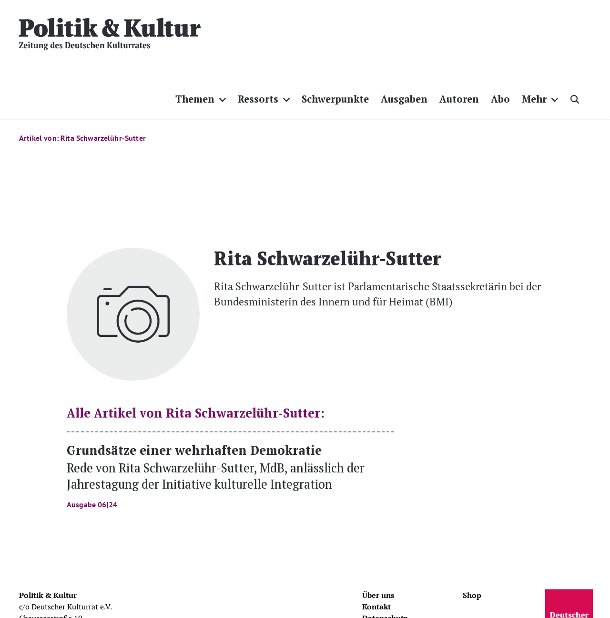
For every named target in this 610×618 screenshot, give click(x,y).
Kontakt (376, 606)
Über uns (378, 595)
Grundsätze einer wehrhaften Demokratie (216, 475)
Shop (472, 595)
